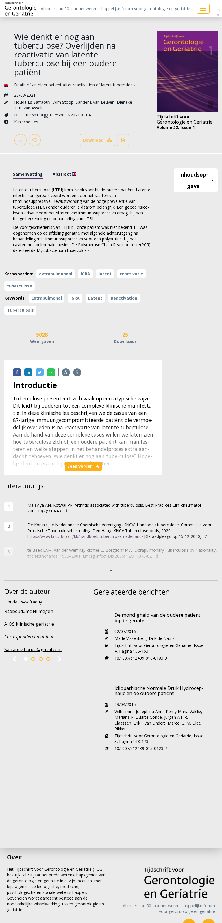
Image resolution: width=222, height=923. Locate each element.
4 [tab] (48, 659)
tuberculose (19, 286)
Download (93, 140)
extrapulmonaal (55, 273)
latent (105, 273)
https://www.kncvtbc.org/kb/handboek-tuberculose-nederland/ (85, 536)
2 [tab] (33, 659)
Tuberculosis (20, 310)
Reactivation (124, 298)
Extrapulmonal (47, 298)
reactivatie (131, 273)
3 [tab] (41, 659)
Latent (95, 298)
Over (14, 857)
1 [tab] (26, 659)
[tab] (28, 174)
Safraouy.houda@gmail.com (33, 650)
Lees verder (80, 466)
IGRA (85, 273)
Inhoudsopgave (193, 180)
